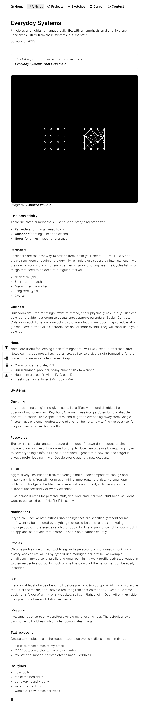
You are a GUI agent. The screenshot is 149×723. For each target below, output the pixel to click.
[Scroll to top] (6, 348)
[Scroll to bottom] (6, 376)
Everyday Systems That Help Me (39, 64)
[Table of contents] (6, 361)
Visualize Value (36, 205)
